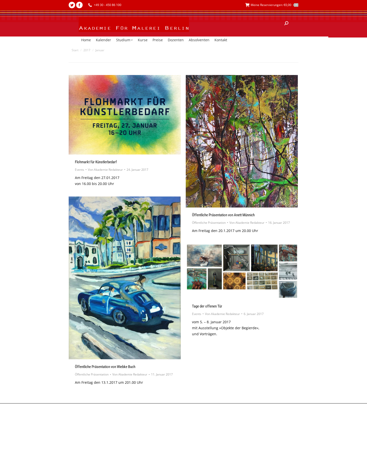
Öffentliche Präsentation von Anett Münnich (223, 215)
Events (79, 170)
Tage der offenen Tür (207, 306)
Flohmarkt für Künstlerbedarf (96, 162)
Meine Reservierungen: (274, 5)
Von (105, 170)
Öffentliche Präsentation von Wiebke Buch (105, 366)
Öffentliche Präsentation (209, 222)
